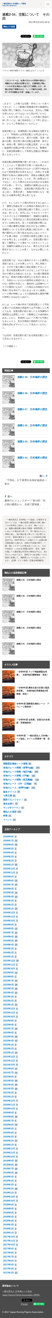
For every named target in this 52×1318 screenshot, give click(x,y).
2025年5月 (8, 892)
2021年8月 (8, 1068)
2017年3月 (8, 1272)
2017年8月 (8, 1252)
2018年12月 (9, 1196)
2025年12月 (9, 868)
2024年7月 (8, 932)
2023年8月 (8, 976)
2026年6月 (8, 844)
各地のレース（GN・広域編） (18, 783)
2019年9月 (8, 1160)
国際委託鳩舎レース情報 (15, 763)
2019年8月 (8, 1165)
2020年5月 (8, 1128)
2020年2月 (8, 1140)
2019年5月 (8, 1176)
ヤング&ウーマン (11, 807)
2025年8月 (8, 880)
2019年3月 (8, 1184)
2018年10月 (9, 1200)
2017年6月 (8, 1261)
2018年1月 (8, 1232)
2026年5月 (8, 848)
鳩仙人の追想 (9, 27)
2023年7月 (8, 980)
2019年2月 (8, 1188)
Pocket (24, 1304)
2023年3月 (8, 996)
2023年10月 (9, 968)
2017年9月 (8, 1248)
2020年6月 (8, 1125)
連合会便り (8, 803)
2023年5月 (8, 988)
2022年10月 (9, 1016)
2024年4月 (8, 944)
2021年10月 (9, 1064)
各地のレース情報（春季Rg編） (19, 767)
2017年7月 (8, 1256)
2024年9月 (8, 924)
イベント (7, 819)
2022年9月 (8, 1020)
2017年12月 (9, 1236)
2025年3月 (8, 900)
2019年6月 (8, 1172)
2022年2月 (8, 1048)
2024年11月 (9, 916)
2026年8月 (8, 836)
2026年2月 (8, 860)
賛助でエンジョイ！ (13, 799)
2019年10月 (9, 1156)
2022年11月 (9, 1012)
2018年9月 (8, 1204)
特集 (5, 815)
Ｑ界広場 (7, 795)
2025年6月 (8, 888)
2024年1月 (8, 956)
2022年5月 (8, 1036)
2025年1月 (8, 908)
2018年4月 (8, 1221)
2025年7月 (8, 884)
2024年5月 (8, 940)
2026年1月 (8, 864)
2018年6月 (8, 1212)
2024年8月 (8, 928)
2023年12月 (9, 960)
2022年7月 (8, 1028)
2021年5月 (8, 1080)
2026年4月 (8, 852)
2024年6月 (8, 936)
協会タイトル (10, 791)
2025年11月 (9, 872)
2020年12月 (9, 1100)
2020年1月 (8, 1145)
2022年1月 (8, 1052)
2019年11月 (9, 1152)
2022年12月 (9, 1008)
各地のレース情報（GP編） (17, 775)
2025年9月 (8, 876)
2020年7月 (8, 1120)
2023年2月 (8, 1000)
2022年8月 (8, 1024)
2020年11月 (9, 1104)
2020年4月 (8, 1132)
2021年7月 (8, 1072)
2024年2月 (8, 952)
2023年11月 (9, 964)
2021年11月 (9, 1060)
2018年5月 (8, 1216)
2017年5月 (8, 1264)
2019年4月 (8, 1180)
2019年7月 (8, 1168)
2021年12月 (9, 1056)
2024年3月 (8, 948)
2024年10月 (9, 920)
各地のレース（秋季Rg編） (17, 787)
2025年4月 (8, 896)
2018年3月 (8, 1224)
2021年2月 (8, 1092)
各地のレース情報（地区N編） (18, 771)
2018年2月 (8, 1228)
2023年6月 (8, 984)
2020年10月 (9, 1108)
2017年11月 (9, 1241)
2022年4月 (8, 1040)
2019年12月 (9, 1148)
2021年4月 (8, 1084)
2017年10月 (9, 1244)
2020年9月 (8, 1112)
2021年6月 (8, 1076)
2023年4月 (8, 992)
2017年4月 (8, 1268)
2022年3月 (8, 1044)
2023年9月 (8, 972)
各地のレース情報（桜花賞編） (18, 779)
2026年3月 (8, 856)
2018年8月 (8, 1208)
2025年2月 (8, 904)
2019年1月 (8, 1192)
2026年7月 (8, 840)
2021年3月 (8, 1088)
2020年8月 (8, 1116)
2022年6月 (8, 1032)
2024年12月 (9, 912)
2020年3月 (8, 1136)
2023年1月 (8, 1004)
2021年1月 (8, 1096)
